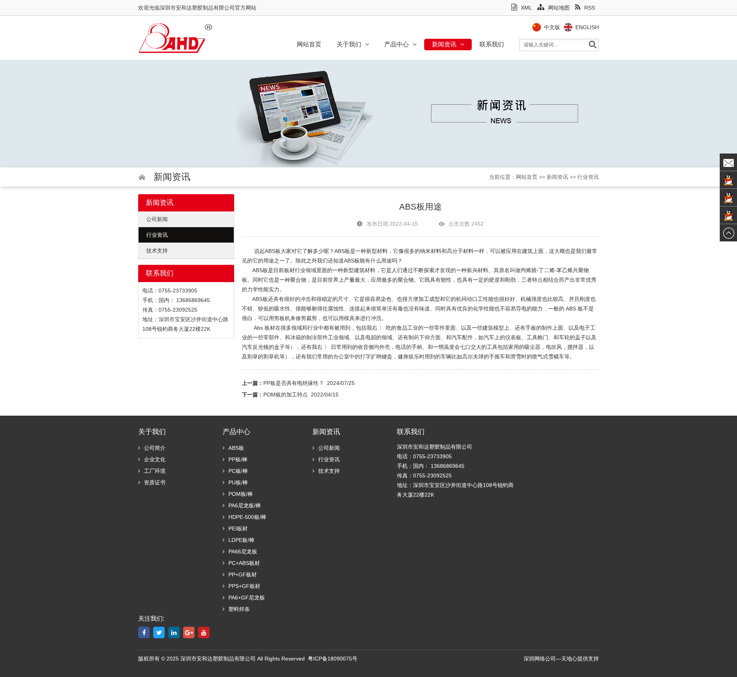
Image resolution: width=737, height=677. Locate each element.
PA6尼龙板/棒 (244, 505)
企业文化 (154, 459)
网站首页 (309, 44)
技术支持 (157, 251)
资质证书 (154, 482)
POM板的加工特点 (285, 394)
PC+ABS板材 (244, 563)
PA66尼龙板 (242, 551)
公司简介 (154, 448)
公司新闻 (157, 219)
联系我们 (491, 44)
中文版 (552, 27)
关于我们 (349, 44)
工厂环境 (154, 471)
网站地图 (559, 8)
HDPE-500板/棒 (247, 517)
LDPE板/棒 (241, 540)
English (587, 27)
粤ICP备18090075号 (332, 659)
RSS (589, 8)
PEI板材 (238, 528)
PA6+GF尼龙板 (246, 597)
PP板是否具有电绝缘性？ (293, 383)
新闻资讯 (444, 44)
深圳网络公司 (540, 659)
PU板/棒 (238, 482)
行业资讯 (588, 177)
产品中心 (396, 44)
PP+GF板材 (242, 574)
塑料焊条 (239, 609)
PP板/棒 (238, 459)
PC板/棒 (238, 471)
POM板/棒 (240, 494)
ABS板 (273, 251)
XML (526, 8)
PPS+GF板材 (244, 586)
